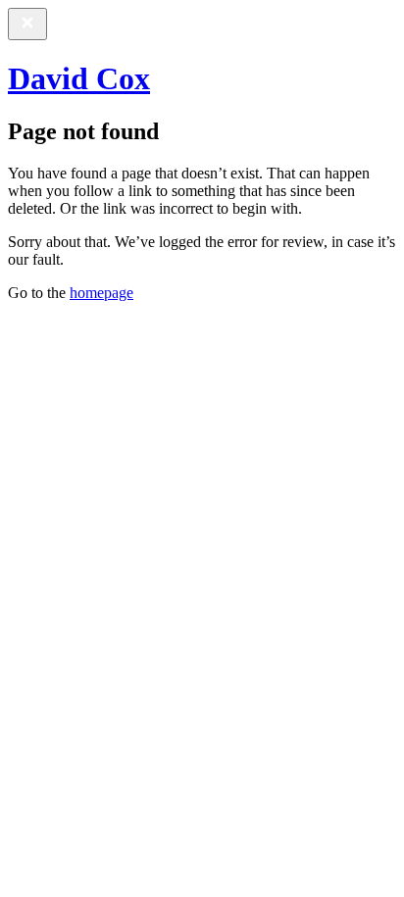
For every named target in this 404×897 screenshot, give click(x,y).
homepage (101, 292)
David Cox (79, 78)
